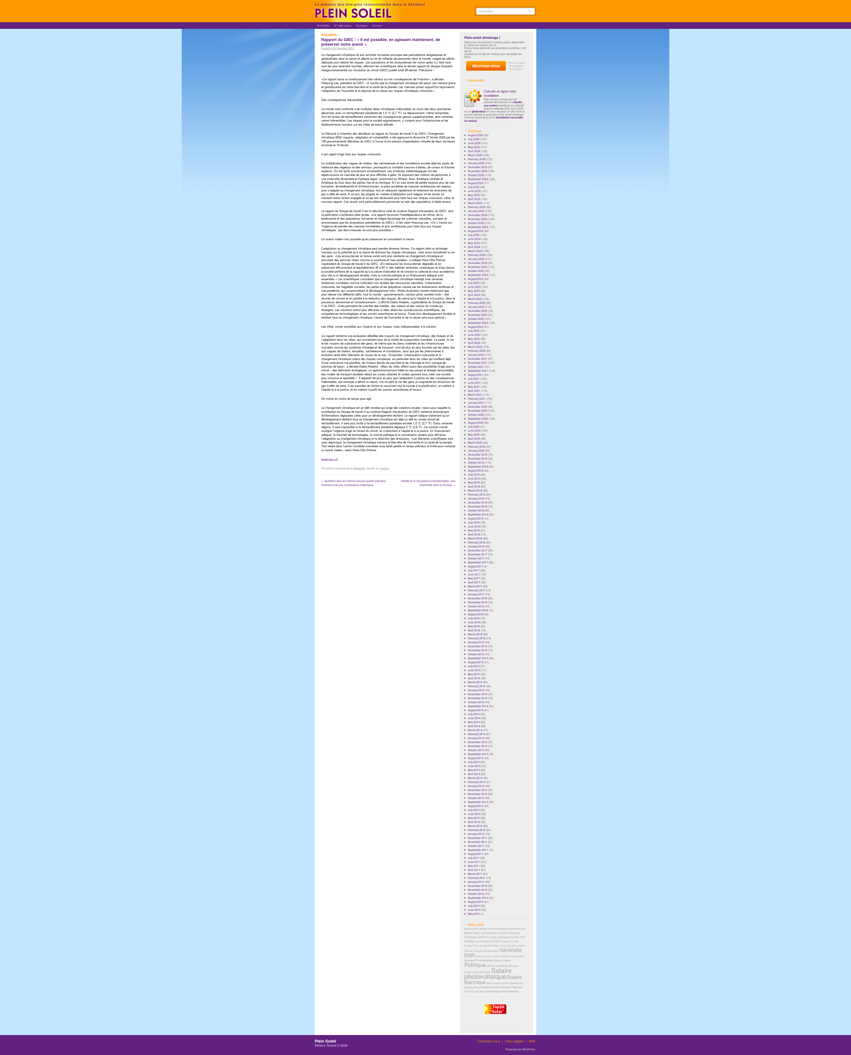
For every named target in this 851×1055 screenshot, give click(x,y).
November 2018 (477, 506)
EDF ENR (519, 937)
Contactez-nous (489, 1041)
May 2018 (474, 530)
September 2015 (478, 658)
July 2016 (474, 618)
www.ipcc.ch (329, 459)
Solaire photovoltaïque (488, 973)
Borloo (468, 933)
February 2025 (477, 207)
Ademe (468, 928)
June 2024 (474, 239)
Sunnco (505, 983)
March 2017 (475, 586)
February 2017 (477, 590)
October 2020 (476, 414)
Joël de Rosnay (483, 956)
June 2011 (474, 862)
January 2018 (476, 546)
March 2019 (475, 490)
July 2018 (474, 522)
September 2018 (478, 514)
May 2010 (474, 913)
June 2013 (474, 766)
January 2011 (476, 882)
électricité (484, 991)
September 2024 (478, 227)
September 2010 (478, 898)
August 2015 (475, 662)
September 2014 (478, 706)
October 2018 (476, 510)
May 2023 (474, 291)
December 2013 (477, 742)
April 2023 (474, 295)
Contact (377, 25)
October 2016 (476, 606)
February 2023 (477, 303)
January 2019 (476, 498)
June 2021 (474, 382)
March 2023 (475, 299)
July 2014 (474, 714)
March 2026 (475, 155)
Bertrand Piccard (516, 928)
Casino (476, 933)
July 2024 (474, 235)
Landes (496, 956)
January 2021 (476, 402)
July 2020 (474, 426)
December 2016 (477, 598)
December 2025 (477, 167)
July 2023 (474, 283)
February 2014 (477, 734)
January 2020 (476, 450)
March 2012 (475, 826)
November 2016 (477, 602)
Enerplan (469, 941)
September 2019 (478, 466)
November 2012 (477, 794)
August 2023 (475, 279)
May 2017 (474, 578)
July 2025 (474, 187)
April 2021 (474, 390)
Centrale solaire (489, 933)
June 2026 (474, 143)
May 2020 (474, 434)
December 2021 (477, 358)
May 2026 (474, 147)
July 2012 (474, 810)
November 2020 (477, 410)
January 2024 (476, 259)
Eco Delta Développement (500, 937)
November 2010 (477, 890)
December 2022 (477, 311)
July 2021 (474, 378)
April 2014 (474, 726)
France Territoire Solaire (512, 945)
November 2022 (477, 315)
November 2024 (477, 219)
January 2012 (476, 834)
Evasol (483, 945)
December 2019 (477, 454)
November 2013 (477, 746)
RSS (532, 1041)
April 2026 (474, 151)
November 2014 (477, 698)
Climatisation (471, 937)
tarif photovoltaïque (500, 987)
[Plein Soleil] (354, 17)
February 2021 (477, 398)
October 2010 (476, 894)
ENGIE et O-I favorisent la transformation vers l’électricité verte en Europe (428, 483)
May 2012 (474, 818)
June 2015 (474, 670)
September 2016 (478, 610)
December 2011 (477, 838)
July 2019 (474, 474)
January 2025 (476, 211)
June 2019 (474, 478)
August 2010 (475, 901)
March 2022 (475, 346)
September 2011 (478, 850)
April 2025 (474, 199)
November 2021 (477, 362)
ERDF (496, 941)
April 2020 (474, 438)
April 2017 (474, 582)
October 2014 (476, 702)
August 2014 (475, 710)
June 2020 (474, 430)
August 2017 (475, 566)
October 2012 (476, 798)
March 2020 (475, 442)
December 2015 (477, 646)
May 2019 (474, 482)
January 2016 (476, 642)
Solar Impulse (493, 983)
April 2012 (474, 822)
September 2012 (478, 802)
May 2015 (474, 674)
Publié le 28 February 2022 (337, 48)
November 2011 (477, 842)
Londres (505, 956)
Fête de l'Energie (473, 951)
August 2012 (475, 806)
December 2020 (477, 406)
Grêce (495, 951)
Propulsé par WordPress (520, 1049)
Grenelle (487, 951)
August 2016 (475, 614)
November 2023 (477, 267)
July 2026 (474, 139)
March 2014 (475, 730)
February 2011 (477, 878)
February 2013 (477, 782)
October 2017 (476, 558)
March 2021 (475, 394)
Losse (513, 956)
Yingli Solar (517, 987)
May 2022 (474, 339)
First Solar (493, 945)
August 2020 (475, 422)
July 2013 (474, 762)
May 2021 (474, 386)
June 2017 (474, 574)
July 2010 (474, 905)
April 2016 (474, 630)
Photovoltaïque (484, 960)
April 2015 (474, 678)
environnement (484, 941)
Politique (475, 964)
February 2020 (477, 446)
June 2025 (474, 191)
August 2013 (475, 758)
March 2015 (475, 682)
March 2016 (475, 634)
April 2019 (474, 486)
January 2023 (476, 307)
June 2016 (474, 622)
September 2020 (478, 418)
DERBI (482, 937)
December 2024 (477, 215)
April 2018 (474, 534)
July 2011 (474, 858)
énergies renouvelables (504, 991)
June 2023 (474, 287)
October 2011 (476, 846)
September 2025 (478, 179)
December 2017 (477, 550)
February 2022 (477, 350)
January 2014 (476, 738)
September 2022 (478, 323)
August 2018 (475, 518)
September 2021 (478, 370)
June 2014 (474, 718)
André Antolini (479, 928)
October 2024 (476, 223)
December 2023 (477, 263)
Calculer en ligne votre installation (500, 93)
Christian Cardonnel (508, 933)
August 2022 (475, 327)
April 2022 (474, 342)
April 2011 (474, 870)
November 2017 (477, 554)
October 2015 (476, 654)
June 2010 (474, 909)
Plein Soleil (325, 1041)
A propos (361, 25)
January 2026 (476, 163)
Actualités (323, 25)
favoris (385, 468)
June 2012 (474, 814)
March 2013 (475, 778)
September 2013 (478, 754)
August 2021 (475, 374)
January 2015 (476, 690)
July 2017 (474, 570)
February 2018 (477, 542)
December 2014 (477, 694)
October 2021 (476, 366)
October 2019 (476, 462)
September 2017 (478, 562)
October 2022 (476, 319)
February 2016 (477, 638)
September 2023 (478, 275)
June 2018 (474, 526)
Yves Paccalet (471, 991)
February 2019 (477, 494)
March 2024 (475, 251)
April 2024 (474, 247)
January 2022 (476, 354)
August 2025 (475, 183)
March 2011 (475, 874)
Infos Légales (514, 1041)
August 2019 (475, 470)
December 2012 (477, 790)
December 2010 (477, 886)
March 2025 (475, 203)
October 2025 (476, 175)
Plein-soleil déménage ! (482, 37)
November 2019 (477, 458)
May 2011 (474, 866)
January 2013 (476, 786)
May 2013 (474, 770)
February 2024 (477, 255)
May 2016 (474, 626)
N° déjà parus (342, 25)
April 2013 (474, 774)
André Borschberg (497, 928)
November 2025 (477, 171)
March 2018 (475, 538)
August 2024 (475, 231)
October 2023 (476, 271)
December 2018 (477, 502)
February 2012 (477, 830)
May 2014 (474, 722)
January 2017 (476, 594)
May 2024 (474, 243)
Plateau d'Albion (502, 960)
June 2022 (474, 335)
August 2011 (475, 854)
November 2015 (477, 650)
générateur (479, 111)
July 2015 (474, 666)
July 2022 (474, 331)
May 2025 (474, 195)
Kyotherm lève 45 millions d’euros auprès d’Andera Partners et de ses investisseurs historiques (353, 483)
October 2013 (476, 750)
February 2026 (477, 159)
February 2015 (477, 686)
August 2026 (475, 135)
